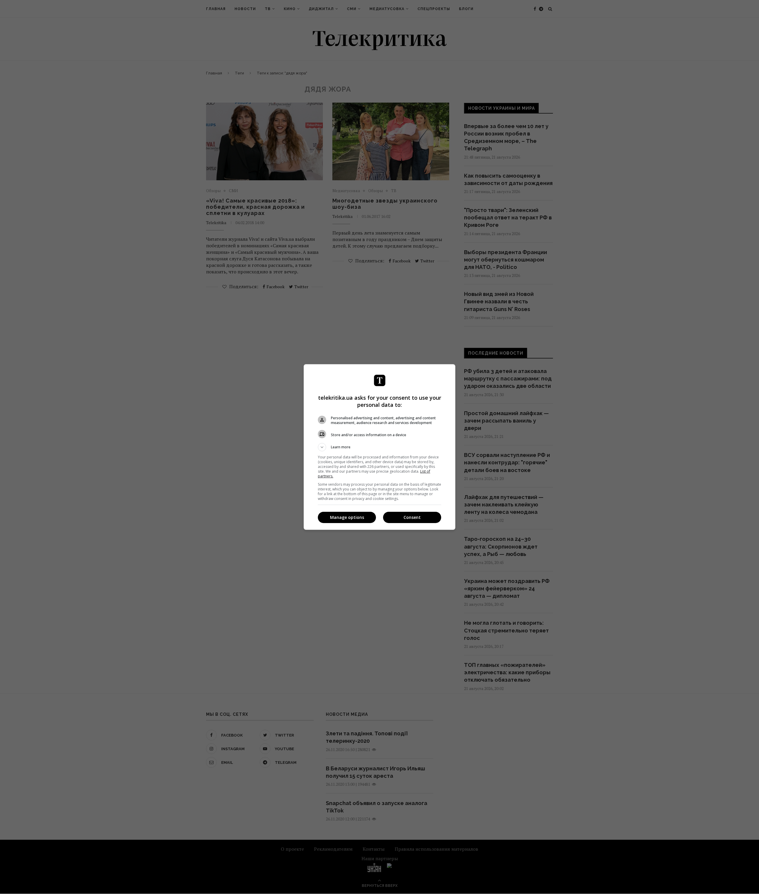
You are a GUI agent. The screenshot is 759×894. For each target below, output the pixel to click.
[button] (379, 447)
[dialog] (379, 447)
